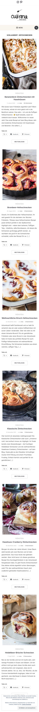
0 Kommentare (28, 211)
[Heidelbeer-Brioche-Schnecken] (19, 620)
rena (20, 103)
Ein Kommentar (28, 103)
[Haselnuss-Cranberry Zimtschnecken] (19, 509)
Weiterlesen (20, 141)
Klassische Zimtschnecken (19, 429)
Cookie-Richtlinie (26, 704)
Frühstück (19, 93)
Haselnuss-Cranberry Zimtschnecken (19, 542)
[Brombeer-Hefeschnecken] (19, 175)
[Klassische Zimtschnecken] (19, 396)
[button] (19, 27)
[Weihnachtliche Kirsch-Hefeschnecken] (19, 285)
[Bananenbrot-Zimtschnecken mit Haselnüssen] (19, 64)
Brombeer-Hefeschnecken (19, 207)
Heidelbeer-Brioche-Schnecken (19, 653)
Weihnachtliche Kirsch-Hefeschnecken (19, 318)
